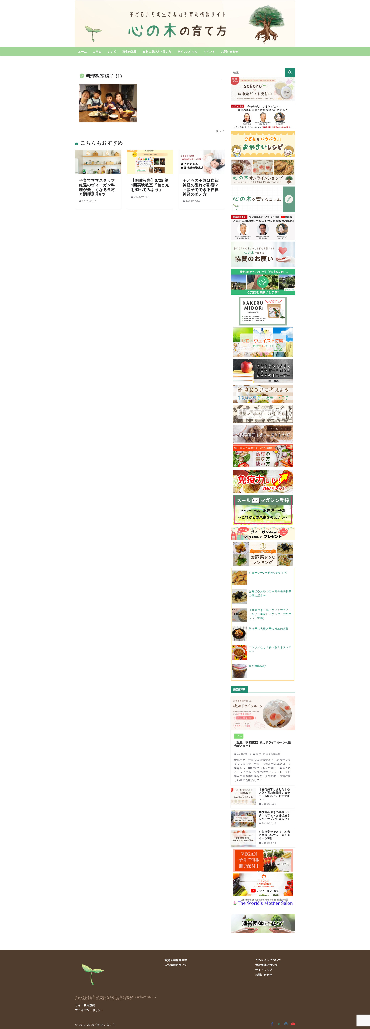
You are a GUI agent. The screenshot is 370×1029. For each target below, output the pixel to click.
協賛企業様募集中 (176, 960)
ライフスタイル (187, 51)
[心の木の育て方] (185, 2)
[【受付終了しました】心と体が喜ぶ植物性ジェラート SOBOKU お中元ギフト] (243, 798)
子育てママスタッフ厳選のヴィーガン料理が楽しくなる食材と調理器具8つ (97, 187)
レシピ (112, 51)
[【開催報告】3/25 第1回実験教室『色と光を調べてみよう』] (150, 152)
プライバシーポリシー (89, 1010)
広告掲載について (176, 964)
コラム (97, 51)
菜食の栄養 (129, 51)
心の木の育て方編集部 (268, 753)
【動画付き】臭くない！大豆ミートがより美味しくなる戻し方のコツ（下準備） (270, 614)
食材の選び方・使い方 (157, 51)
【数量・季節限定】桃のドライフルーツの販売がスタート (262, 744)
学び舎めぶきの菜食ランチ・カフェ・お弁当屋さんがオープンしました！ (274, 815)
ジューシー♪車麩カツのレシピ (268, 572)
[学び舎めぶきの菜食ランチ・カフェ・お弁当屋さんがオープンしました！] (243, 819)
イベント (209, 51)
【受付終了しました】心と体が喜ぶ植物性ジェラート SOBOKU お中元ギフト (274, 794)
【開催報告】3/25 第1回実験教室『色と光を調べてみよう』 (150, 185)
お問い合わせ (229, 51)
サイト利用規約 (85, 1005)
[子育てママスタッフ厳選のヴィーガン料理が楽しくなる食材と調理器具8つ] (98, 152)
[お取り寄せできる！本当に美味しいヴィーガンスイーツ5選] (243, 838)
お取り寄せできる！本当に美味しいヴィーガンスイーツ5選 (274, 835)
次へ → (220, 131)
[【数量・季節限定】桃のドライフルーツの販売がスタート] (263, 713)
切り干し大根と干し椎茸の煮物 (269, 628)
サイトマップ (263, 969)
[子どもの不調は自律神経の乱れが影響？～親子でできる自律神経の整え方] (202, 152)
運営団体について (266, 964)
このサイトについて (268, 960)
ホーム (82, 51)
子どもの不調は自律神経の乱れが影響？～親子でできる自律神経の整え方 (201, 187)
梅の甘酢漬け (257, 666)
